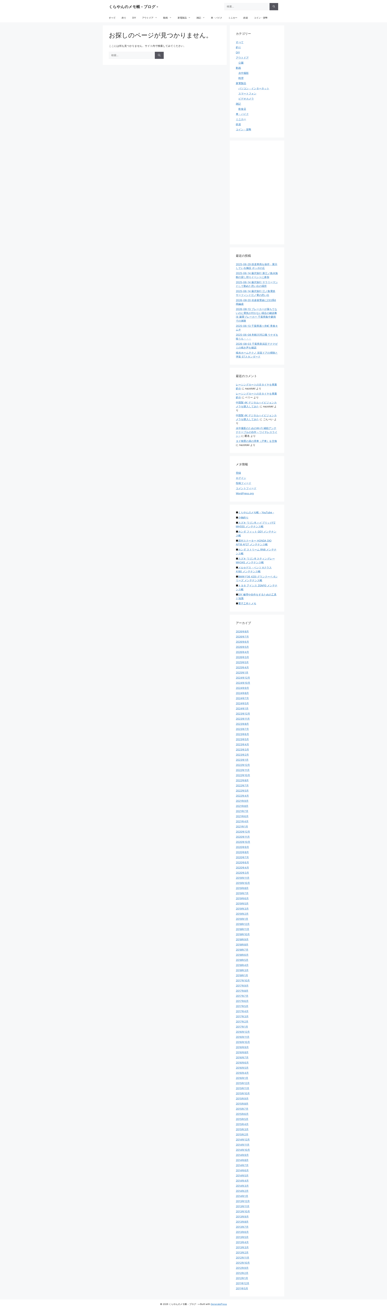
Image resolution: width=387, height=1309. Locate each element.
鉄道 (245, 17)
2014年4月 (242, 1180)
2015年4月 (242, 1124)
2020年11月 (243, 836)
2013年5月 (242, 1237)
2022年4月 (242, 795)
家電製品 (182, 17)
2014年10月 (243, 1149)
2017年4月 (242, 1011)
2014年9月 (242, 1155)
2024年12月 (243, 677)
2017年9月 (242, 985)
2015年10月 (243, 1093)
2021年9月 (242, 800)
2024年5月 (242, 703)
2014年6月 (242, 1170)
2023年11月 (243, 718)
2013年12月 (243, 1201)
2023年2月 (242, 754)
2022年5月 (242, 790)
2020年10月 (243, 841)
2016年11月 (242, 1037)
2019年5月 (242, 903)
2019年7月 (242, 893)
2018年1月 (242, 975)
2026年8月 (242, 631)
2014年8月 (242, 1160)
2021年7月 (242, 811)
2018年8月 (242, 944)
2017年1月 (242, 1026)
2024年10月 (243, 682)
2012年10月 (243, 1262)
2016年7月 (242, 1057)
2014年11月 (242, 1144)
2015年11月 (242, 1088)
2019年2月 (242, 913)
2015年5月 (242, 1119)
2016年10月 (243, 1042)
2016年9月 (242, 1047)
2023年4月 (242, 744)
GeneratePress (219, 1304)
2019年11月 (242, 877)
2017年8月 (242, 990)
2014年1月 (242, 1196)
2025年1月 (242, 672)
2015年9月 (242, 1098)
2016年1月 (242, 1078)
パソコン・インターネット (253, 88)
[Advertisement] (258, 192)
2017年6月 (242, 1001)
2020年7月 (242, 857)
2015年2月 (242, 1134)
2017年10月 (243, 980)
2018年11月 (242, 929)
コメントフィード (246, 488)
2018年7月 (242, 949)
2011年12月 (242, 1283)
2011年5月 (242, 1288)
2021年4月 (242, 821)
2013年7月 (242, 1226)
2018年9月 (242, 939)
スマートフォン (247, 93)
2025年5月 (242, 662)
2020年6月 (242, 862)
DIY (134, 17)
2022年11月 (243, 770)
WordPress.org (245, 493)
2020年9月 (242, 847)
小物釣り (243, 517)
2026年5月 (242, 646)
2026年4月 (242, 652)
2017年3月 (242, 1016)
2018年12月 (243, 924)
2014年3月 (242, 1185)
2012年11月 (242, 1257)
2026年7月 (242, 636)
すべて (112, 17)
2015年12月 (243, 1083)
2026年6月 (242, 641)
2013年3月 (242, 1247)
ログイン (241, 478)
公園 (241, 62)
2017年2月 (242, 1021)
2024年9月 (242, 688)
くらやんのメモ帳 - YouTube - (256, 512)
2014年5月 (242, 1175)
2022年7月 (242, 785)
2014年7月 (242, 1165)
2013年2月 (242, 1252)
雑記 (199, 17)
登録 (238, 472)
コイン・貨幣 (261, 17)
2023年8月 (242, 723)
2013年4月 (242, 1242)
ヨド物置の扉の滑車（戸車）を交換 (256, 441)
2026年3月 (242, 657)
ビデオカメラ (246, 98)
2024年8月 (242, 693)
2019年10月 (243, 883)
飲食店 (242, 108)
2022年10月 (243, 775)
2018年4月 (242, 965)
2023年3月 (242, 749)
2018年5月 (242, 960)
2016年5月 (242, 1067)
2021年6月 (242, 816)
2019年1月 (242, 918)
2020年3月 (242, 872)
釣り (124, 17)
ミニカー (232, 17)
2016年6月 (242, 1062)
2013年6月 (242, 1232)
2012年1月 (242, 1278)
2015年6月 (242, 1113)
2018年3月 (242, 970)
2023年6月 (242, 734)
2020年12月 (243, 831)
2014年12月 (243, 1139)
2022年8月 (242, 780)
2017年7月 (242, 995)
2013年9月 (242, 1216)
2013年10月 (243, 1211)
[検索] (274, 6)
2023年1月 (242, 759)
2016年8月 (242, 1052)
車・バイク (216, 17)
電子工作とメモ (247, 603)
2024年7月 (242, 698)
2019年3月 (242, 908)
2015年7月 (242, 1108)
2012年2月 (242, 1273)
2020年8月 (242, 852)
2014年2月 (242, 1190)
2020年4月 (242, 867)
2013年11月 (242, 1206)
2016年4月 (242, 1072)
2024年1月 (242, 708)
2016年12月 (243, 1031)
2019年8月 (242, 888)
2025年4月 (242, 667)
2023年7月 (242, 729)
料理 (241, 78)
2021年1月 (242, 826)
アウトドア (147, 17)
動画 (165, 17)
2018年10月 (243, 934)
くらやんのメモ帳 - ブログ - (133, 6)
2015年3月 (242, 1129)
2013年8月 (242, 1221)
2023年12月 (243, 713)
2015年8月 (242, 1103)
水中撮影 (243, 73)
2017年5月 (242, 1006)
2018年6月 (242, 954)
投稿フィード (243, 483)
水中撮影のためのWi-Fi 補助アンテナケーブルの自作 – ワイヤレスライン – (256, 432)
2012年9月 (242, 1267)
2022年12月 (243, 765)
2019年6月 (242, 898)
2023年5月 (242, 739)
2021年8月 (242, 806)
